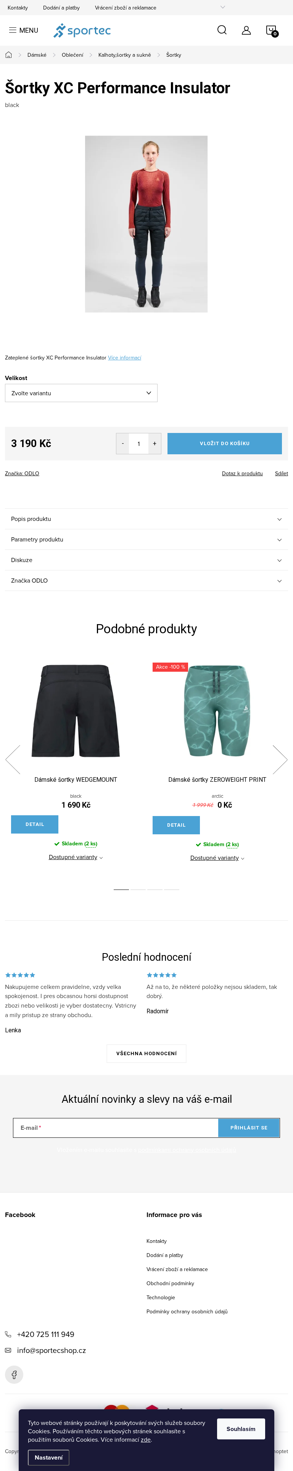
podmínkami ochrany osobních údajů (187, 1149)
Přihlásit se (248, 1128)
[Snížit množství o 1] (122, 443)
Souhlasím (241, 1429)
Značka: (22, 473)
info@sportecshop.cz (51, 1350)
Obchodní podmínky (170, 1283)
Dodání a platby (61, 7)
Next (280, 759)
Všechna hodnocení (146, 1053)
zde (146, 1439)
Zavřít (47, 471)
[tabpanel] (75, 768)
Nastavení (49, 1457)
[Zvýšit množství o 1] (154, 443)
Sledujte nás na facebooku (14, 1375)
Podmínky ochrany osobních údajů (187, 1311)
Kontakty (18, 7)
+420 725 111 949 (45, 1334)
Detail (35, 824)
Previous (12, 759)
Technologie (160, 1297)
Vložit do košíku (225, 443)
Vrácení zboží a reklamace (125, 7)
